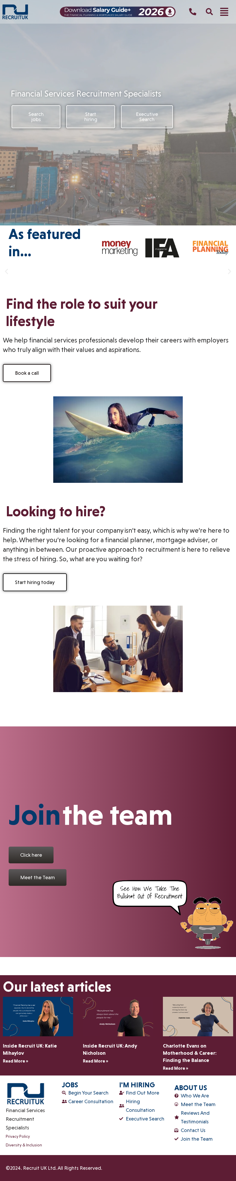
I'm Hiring (137, 1085)
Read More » (15, 1061)
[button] (224, 11)
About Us (190, 1088)
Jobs (70, 1085)
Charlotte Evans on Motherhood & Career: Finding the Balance (189, 1053)
